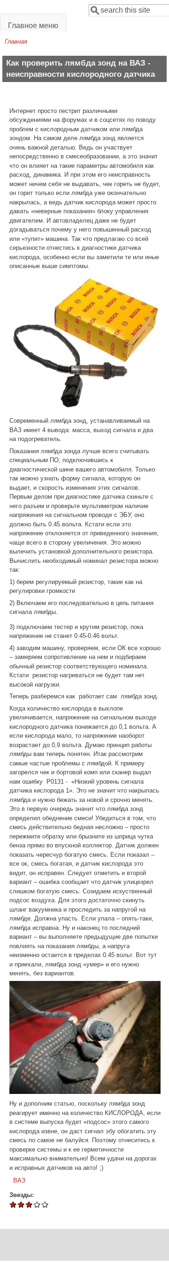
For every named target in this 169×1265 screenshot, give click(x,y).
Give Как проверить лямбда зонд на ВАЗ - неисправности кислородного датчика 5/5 (45, 1204)
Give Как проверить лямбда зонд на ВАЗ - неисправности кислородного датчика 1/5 (13, 1204)
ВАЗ (19, 1180)
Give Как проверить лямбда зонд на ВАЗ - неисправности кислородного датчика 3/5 (29, 1204)
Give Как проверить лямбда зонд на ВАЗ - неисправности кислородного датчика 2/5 (21, 1204)
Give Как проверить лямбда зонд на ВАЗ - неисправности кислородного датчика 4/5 (37, 1204)
